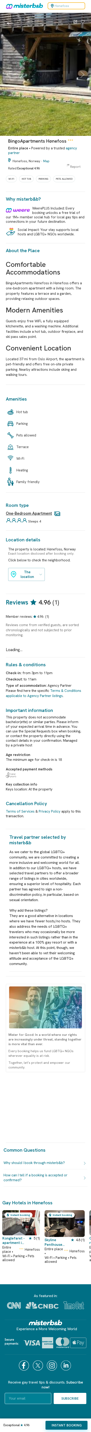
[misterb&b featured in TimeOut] (73, 1305)
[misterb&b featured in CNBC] (42, 1305)
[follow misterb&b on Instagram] (52, 1365)
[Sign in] (82, 22)
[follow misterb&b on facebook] (24, 1365)
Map (46, 161)
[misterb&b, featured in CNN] (14, 1305)
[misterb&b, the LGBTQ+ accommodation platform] (23, 6)
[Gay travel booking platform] (45, 1322)
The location (27, 574)
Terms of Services (20, 811)
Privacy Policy (49, 811)
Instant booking (67, 1425)
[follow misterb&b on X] (38, 1365)
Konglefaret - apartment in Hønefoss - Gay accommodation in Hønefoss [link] (13, 1240)
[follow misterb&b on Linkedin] (66, 1365)
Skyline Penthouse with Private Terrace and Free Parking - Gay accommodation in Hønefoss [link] (57, 1242)
